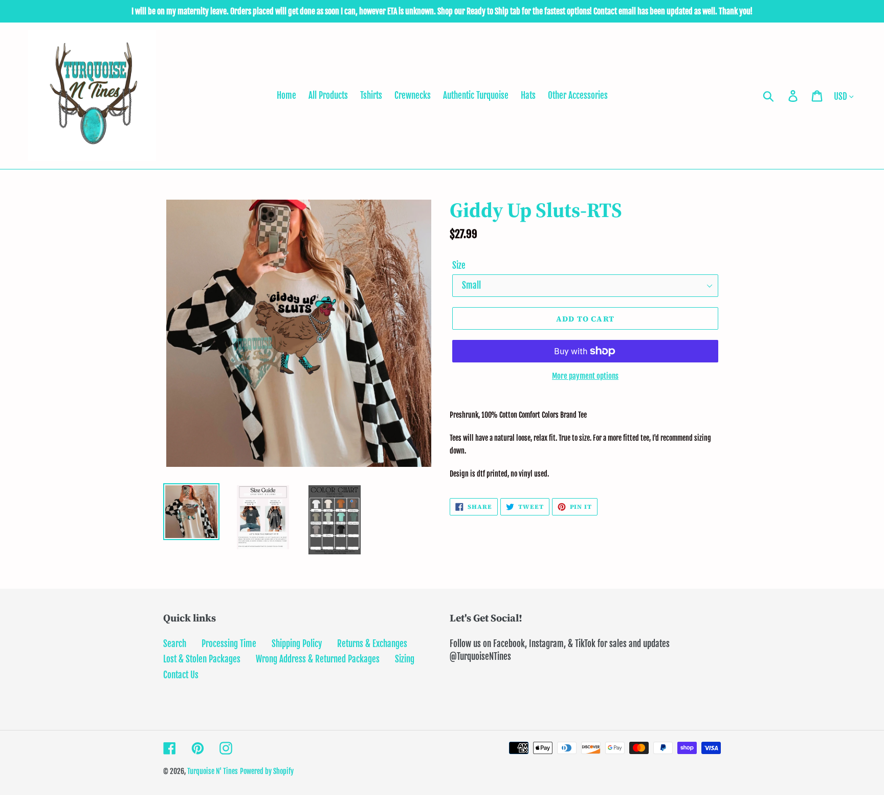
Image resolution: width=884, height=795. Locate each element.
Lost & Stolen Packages (201, 659)
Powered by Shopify (267, 771)
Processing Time (229, 643)
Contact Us (180, 675)
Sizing (404, 659)
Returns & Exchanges (372, 643)
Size (459, 265)
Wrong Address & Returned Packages (318, 659)
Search (174, 643)
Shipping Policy (297, 643)
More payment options (585, 376)
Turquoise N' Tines (212, 771)
